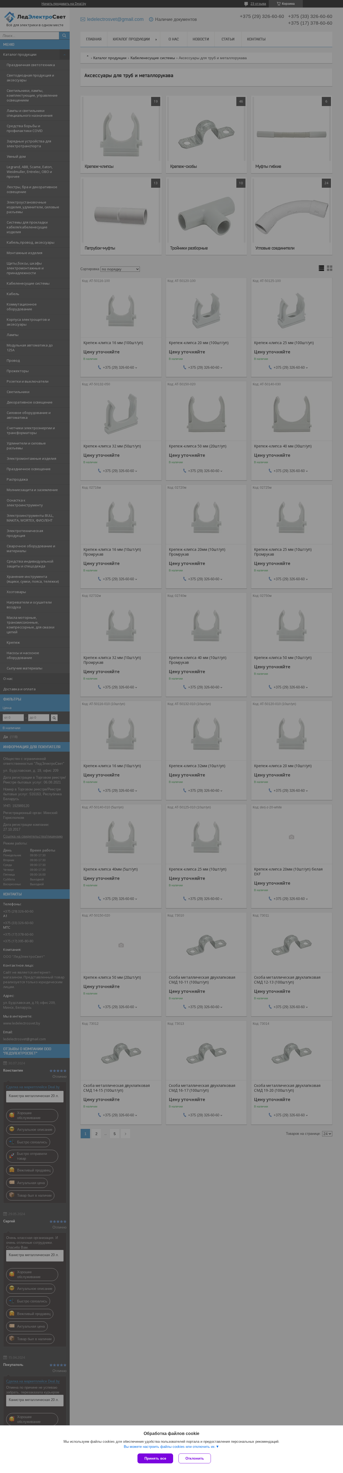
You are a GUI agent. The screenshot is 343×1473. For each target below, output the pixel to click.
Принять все (155, 1458)
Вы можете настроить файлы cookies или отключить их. (170, 1447)
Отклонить (194, 1458)
